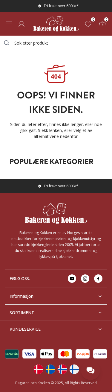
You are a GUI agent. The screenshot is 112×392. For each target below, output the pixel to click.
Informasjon (21, 296)
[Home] (56, 23)
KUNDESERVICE (25, 329)
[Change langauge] (38, 369)
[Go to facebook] (98, 278)
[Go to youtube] (72, 278)
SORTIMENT (22, 312)
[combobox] (56, 43)
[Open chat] (90, 370)
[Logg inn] (21, 24)
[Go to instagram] (85, 278)
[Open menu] (9, 24)
